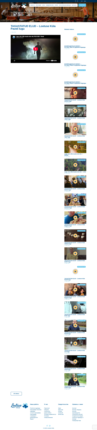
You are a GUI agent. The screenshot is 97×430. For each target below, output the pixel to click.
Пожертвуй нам (76, 420)
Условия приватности (50, 414)
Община (46, 409)
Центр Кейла (47, 413)
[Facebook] (75, 1)
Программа (38, 5)
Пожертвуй (82, 5)
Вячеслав (61, 414)
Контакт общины (76, 409)
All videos (16, 393)
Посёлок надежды (35, 408)
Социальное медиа (77, 416)
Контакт (74, 408)
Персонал (47, 408)
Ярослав (60, 409)
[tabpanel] (48, 12)
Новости (32, 5)
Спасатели (47, 411)
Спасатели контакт (77, 414)
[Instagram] (77, 1)
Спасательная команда (65, 5)
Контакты (74, 5)
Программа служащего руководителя (34, 416)
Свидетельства (50, 5)
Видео (32, 419)
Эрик (59, 408)
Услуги (56, 5)
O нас (43, 5)
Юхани (60, 411)
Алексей (60, 413)
